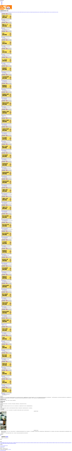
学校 (3, 445)
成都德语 (11, 443)
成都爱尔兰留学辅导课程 (3, 150)
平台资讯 (7, 445)
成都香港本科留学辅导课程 (4, 315)
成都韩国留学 (47, 442)
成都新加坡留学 (50, 442)
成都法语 (13, 443)
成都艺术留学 (19, 442)
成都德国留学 (53, 442)
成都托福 (1, 442)
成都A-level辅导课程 (3, 63)
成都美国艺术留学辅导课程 (4, 124)
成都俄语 (15, 443)
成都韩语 (3, 443)
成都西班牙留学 (62, 442)
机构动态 (5, 445)
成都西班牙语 (8, 443)
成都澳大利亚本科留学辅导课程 (4, 228)
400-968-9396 (9, 449)
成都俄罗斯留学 (32, 442)
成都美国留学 (16, 442)
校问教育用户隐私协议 (2, 446)
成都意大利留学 (59, 442)
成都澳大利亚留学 (41, 442)
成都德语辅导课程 (3, 376)
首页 (0, 445)
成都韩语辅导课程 (3, 350)
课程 (1, 2)
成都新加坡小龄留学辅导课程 (4, 263)
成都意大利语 (6, 443)
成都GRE (6, 442)
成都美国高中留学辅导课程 (4, 98)
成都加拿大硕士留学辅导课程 (4, 211)
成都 (0, 435)
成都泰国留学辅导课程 (3, 89)
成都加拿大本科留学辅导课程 (4, 202)
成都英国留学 (35, 442)
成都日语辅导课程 (3, 341)
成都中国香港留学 (66, 442)
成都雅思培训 (3, 442)
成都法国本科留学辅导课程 (4, 289)
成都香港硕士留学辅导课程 (4, 324)
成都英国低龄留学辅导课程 (4, 176)
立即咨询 (6, 436)
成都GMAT (8, 442)
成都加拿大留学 (38, 442)
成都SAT (10, 442)
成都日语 (2, 443)
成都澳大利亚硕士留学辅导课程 (4, 237)
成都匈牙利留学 (28, 442)
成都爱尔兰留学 (25, 442)
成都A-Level (12, 442)
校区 (1, 4)
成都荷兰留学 (22, 442)
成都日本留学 (44, 442)
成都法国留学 (56, 442)
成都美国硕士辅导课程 (3, 115)
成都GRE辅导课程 (3, 37)
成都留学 (14, 442)
